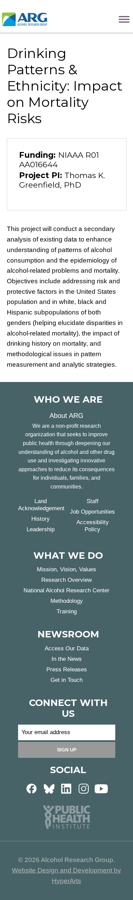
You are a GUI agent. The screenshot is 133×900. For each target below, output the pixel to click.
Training (67, 611)
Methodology (66, 601)
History (40, 519)
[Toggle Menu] (124, 19)
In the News (66, 659)
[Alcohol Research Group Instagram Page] (84, 788)
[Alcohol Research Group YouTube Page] (101, 788)
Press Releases (66, 669)
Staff (93, 501)
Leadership (41, 529)
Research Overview (66, 580)
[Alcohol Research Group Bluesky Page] (49, 788)
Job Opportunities (92, 512)
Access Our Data (67, 648)
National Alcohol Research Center (66, 590)
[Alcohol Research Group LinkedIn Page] (66, 788)
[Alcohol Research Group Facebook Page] (32, 788)
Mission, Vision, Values (66, 569)
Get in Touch (66, 680)
